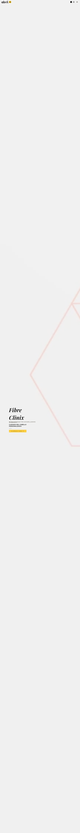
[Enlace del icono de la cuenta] (74, 2)
